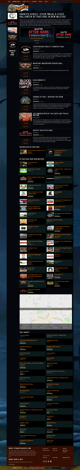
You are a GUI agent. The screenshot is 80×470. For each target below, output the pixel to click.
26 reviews (41, 101)
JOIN (63, 468)
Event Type (25, 1)
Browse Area (16, 1)
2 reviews (41, 135)
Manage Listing (66, 457)
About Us (55, 448)
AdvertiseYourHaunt (12, 53)
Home (9, 1)
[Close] (67, 468)
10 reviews (41, 51)
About (40, 1)
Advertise (45, 457)
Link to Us (55, 450)
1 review (41, 68)
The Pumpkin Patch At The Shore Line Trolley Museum (51, 114)
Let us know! (12, 464)
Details (25, 56)
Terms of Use (46, 450)
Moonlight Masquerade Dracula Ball (48, 63)
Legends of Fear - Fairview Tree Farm (48, 97)
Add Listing (55, 457)
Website (25, 59)
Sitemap (64, 448)
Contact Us (45, 448)
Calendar (34, 1)
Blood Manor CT (39, 80)
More (46, 1)
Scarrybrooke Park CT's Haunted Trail (36, 38)
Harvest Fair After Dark (43, 130)
